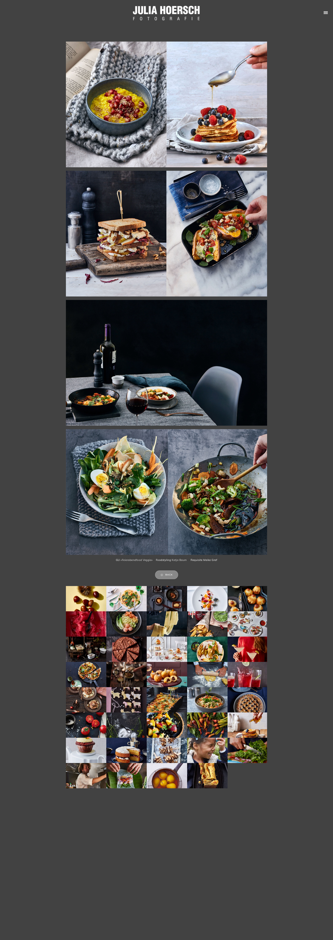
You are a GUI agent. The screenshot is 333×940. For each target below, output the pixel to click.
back (169, 574)
